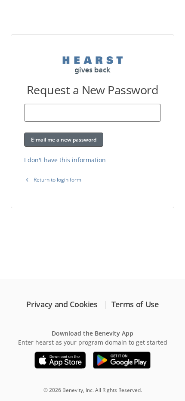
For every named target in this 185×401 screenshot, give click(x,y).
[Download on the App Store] (60, 360)
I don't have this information (65, 160)
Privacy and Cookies (61, 304)
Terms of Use (135, 304)
